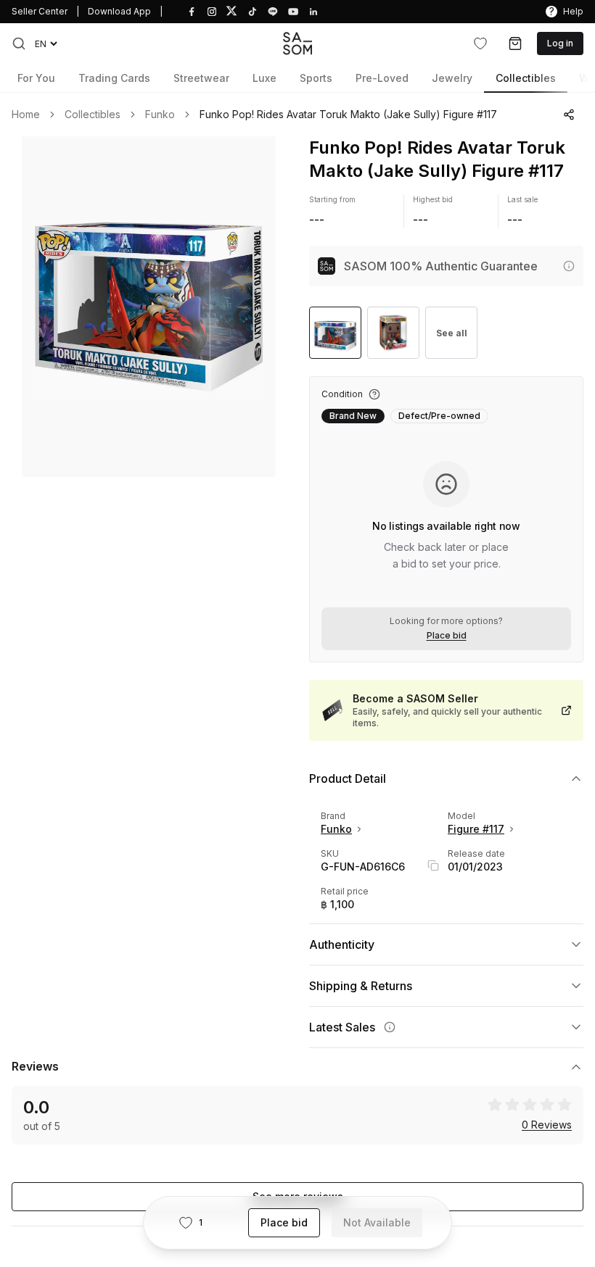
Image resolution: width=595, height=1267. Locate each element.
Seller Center (39, 11)
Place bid (447, 636)
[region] (148, 306)
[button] (19, 43)
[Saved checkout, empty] (515, 43)
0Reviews (547, 1125)
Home (26, 114)
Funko (160, 114)
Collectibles (92, 114)
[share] (568, 114)
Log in (560, 43)
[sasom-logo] (297, 43)
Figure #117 (476, 829)
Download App (119, 11)
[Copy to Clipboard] (433, 865)
